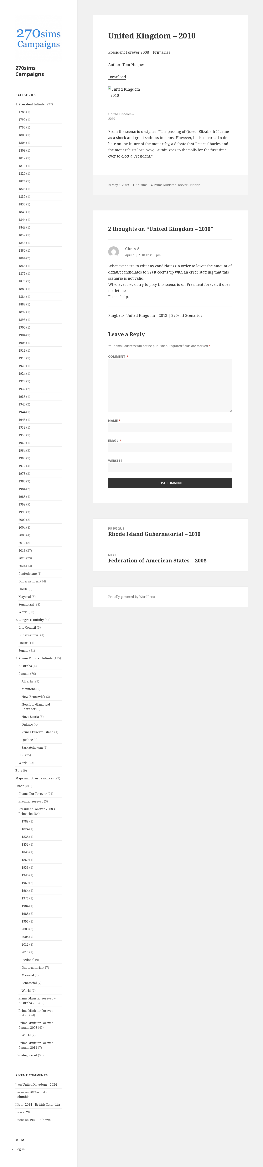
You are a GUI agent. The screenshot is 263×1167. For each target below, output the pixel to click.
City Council (27, 627)
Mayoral (24, 597)
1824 (21, 181)
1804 (21, 143)
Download (117, 76)
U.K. (21, 755)
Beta (18, 770)
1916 (21, 358)
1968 (21, 458)
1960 (21, 443)
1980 (21, 481)
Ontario (27, 724)
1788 (21, 112)
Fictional (28, 960)
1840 (21, 212)
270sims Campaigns (29, 71)
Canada (23, 674)
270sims (141, 185)
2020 (21, 558)
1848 (21, 227)
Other (19, 786)
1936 (21, 397)
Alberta (27, 681)
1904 (21, 335)
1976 (21, 473)
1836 (21, 204)
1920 (21, 366)
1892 (21, 312)
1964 (21, 450)
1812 (21, 158)
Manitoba (29, 689)
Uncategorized (26, 1055)
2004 (21, 527)
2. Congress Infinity (29, 620)
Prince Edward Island (38, 732)
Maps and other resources (34, 778)
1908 (21, 343)
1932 (21, 389)
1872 (21, 273)
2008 (21, 535)
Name (114, 421)
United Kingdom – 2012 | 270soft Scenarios (164, 315)
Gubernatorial (28, 581)
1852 (21, 235)
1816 (21, 166)
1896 (21, 320)
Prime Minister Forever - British (177, 185)
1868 (21, 266)
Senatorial (26, 604)
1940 (21, 404)
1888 (21, 304)
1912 (21, 350)
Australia (25, 666)
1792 (21, 120)
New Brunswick (33, 697)
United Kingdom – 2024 (40, 1084)
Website (115, 461)
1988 (21, 497)
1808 (21, 150)
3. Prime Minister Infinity (34, 658)
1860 (21, 250)
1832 (21, 196)
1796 (21, 127)
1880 (21, 289)
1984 (21, 489)
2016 (21, 550)
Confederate (27, 573)
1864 (21, 258)
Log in (20, 1149)
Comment (118, 357)
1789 (25, 821)
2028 (26, 1112)
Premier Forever (30, 801)
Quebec (27, 740)
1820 (21, 173)
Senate (23, 650)
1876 (21, 281)
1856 (21, 243)
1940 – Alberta (40, 1120)
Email (114, 441)
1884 (21, 296)
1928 (21, 381)
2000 (21, 520)
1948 (21, 420)
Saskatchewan (32, 747)
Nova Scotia (30, 717)
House (23, 589)
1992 (21, 504)
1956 (21, 435)
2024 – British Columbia (42, 1104)
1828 (21, 189)
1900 (21, 327)
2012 (21, 543)
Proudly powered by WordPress (131, 597)
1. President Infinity (30, 104)
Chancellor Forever (32, 794)
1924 (21, 373)
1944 (21, 412)
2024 (21, 566)
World (23, 612)
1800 (21, 135)
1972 (21, 466)
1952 (21, 427)
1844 (21, 220)
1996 (21, 512)
